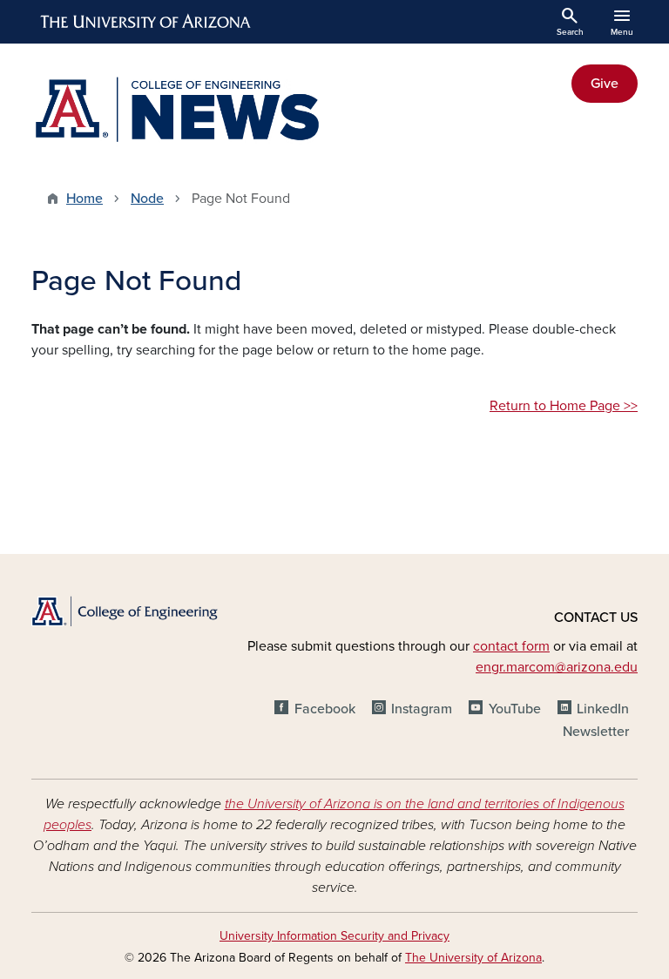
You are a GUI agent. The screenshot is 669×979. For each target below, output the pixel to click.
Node (147, 198)
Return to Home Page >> (564, 406)
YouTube (514, 709)
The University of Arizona (473, 957)
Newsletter (596, 731)
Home (84, 198)
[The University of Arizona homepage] (146, 22)
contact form (511, 646)
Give (604, 83)
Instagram (421, 709)
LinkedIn (603, 709)
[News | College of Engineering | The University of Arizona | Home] (177, 111)
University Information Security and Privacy (334, 935)
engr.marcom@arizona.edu (557, 667)
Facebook (324, 709)
